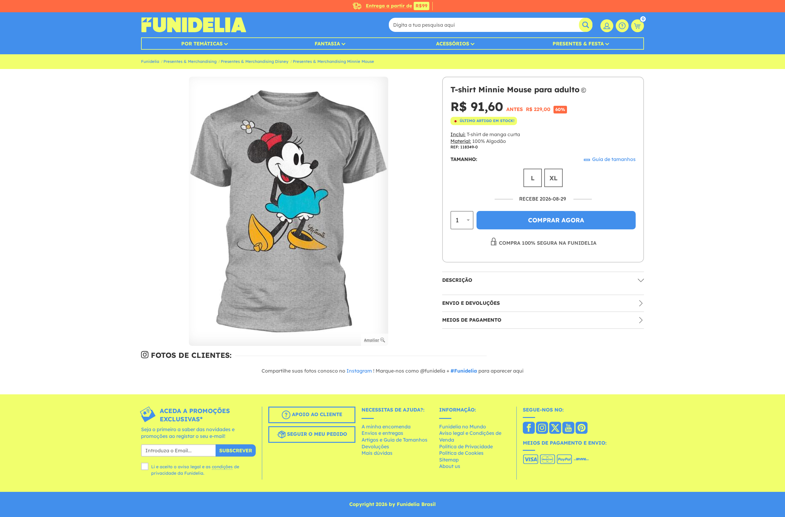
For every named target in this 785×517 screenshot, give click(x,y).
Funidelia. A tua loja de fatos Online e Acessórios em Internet (193, 24)
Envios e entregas (382, 433)
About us (449, 466)
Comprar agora (556, 220)
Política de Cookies (461, 453)
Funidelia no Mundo (462, 426)
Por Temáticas (202, 43)
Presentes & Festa (578, 43)
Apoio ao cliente (316, 414)
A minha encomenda (386, 426)
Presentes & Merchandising (189, 61)
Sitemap (449, 460)
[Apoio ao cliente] (622, 25)
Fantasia (327, 43)
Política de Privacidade (466, 446)
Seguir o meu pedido (316, 434)
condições (222, 466)
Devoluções (375, 446)
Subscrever (235, 450)
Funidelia (150, 61)
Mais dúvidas (377, 453)
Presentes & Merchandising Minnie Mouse (333, 61)
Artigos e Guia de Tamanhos (394, 440)
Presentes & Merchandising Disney (255, 61)
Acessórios (452, 43)
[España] (529, 428)
